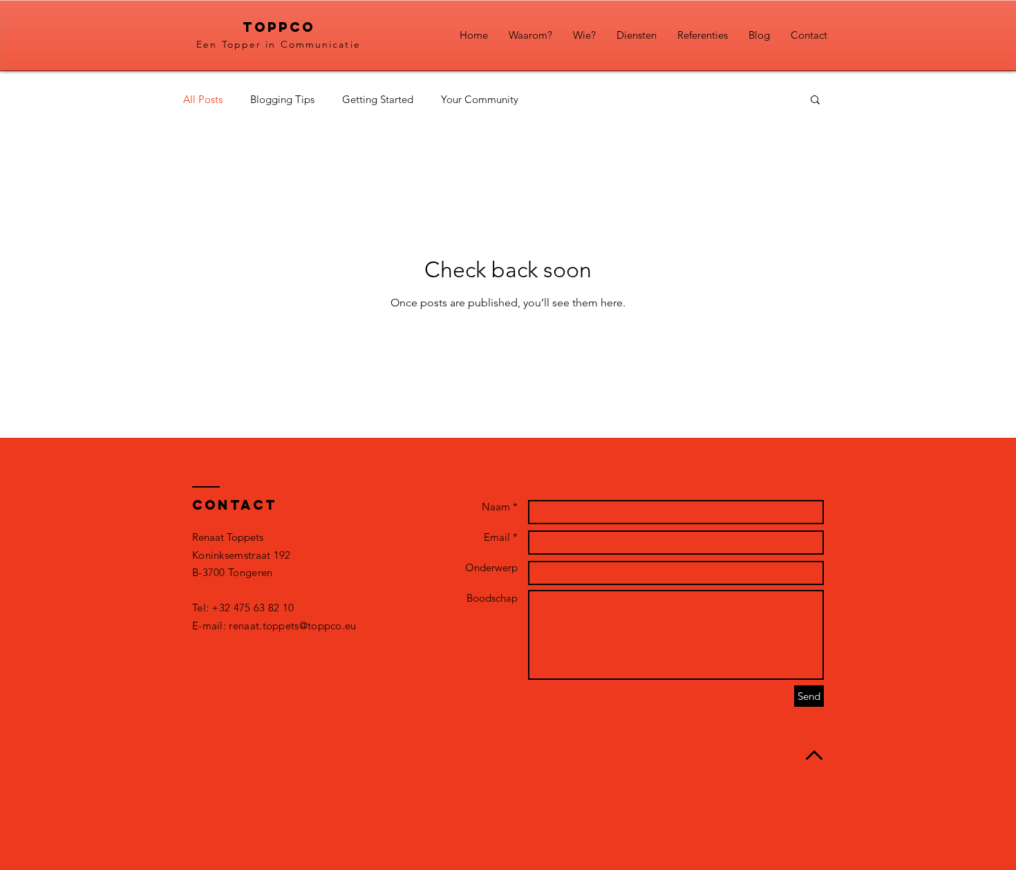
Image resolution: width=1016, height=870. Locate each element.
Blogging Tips (282, 99)
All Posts (203, 99)
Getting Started (377, 99)
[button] (815, 100)
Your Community (479, 99)
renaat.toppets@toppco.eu (292, 625)
